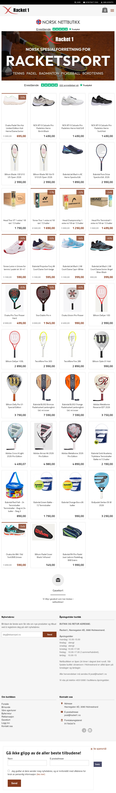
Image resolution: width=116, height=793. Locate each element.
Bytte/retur (6, 713)
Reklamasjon (8, 716)
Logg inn (6, 722)
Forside (5, 703)
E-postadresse (57, 758)
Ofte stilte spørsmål (96, 748)
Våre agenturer (9, 710)
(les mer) (41, 774)
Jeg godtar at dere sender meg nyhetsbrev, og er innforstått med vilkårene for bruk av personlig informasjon (47, 772)
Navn (10, 758)
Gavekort (6, 719)
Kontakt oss (7, 726)
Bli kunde (6, 707)
